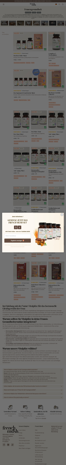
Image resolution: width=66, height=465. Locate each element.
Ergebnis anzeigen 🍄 (17, 240)
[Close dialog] (62, 214)
